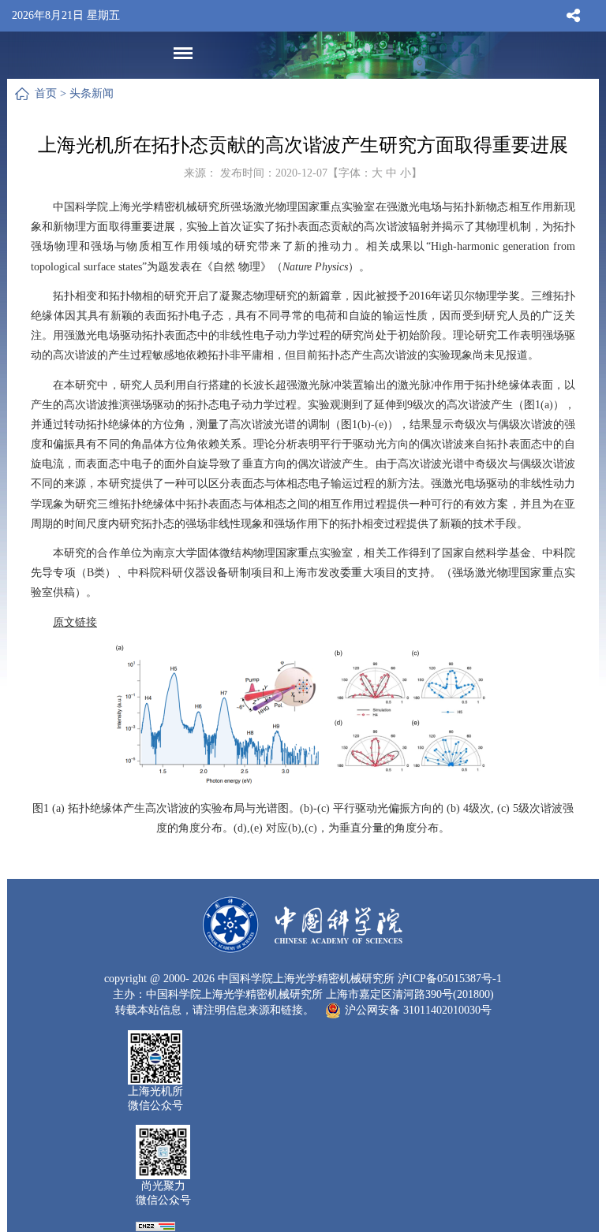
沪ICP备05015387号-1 (450, 978)
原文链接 (75, 622)
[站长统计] (155, 1225)
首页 (46, 93)
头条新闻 (91, 93)
